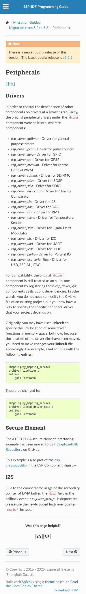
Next (70, 552)
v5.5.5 (67, 57)
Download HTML (67, 590)
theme (50, 582)
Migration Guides (26, 22)
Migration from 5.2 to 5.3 (28, 28)
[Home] (7, 22)
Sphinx (27, 582)
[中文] (10, 84)
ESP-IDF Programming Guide (46, 7)
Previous (19, 552)
